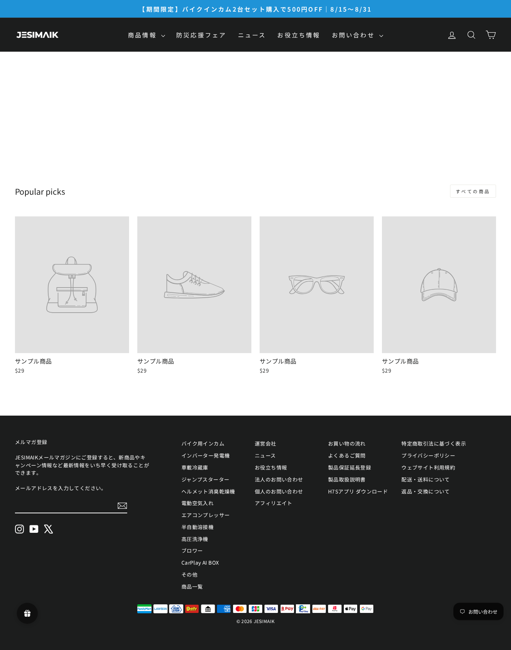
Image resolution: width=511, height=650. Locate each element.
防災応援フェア (201, 34)
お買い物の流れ (347, 443)
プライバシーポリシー (428, 455)
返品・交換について (425, 491)
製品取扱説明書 (347, 479)
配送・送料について (425, 479)
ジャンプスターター (205, 479)
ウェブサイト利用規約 (428, 467)
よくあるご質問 (347, 455)
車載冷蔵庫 (194, 467)
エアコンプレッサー (205, 515)
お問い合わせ (354, 34)
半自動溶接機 (197, 527)
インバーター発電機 (205, 455)
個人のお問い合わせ (279, 491)
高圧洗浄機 (194, 539)
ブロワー (192, 550)
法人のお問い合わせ (279, 479)
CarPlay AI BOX (200, 562)
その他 (189, 574)
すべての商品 (473, 191)
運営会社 (265, 443)
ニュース (252, 34)
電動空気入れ (197, 503)
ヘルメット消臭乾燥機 (208, 491)
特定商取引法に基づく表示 (433, 443)
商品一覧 (192, 586)
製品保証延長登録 (349, 467)
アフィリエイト (274, 503)
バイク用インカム (202, 443)
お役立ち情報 (298, 34)
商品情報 (143, 34)
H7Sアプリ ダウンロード (358, 491)
